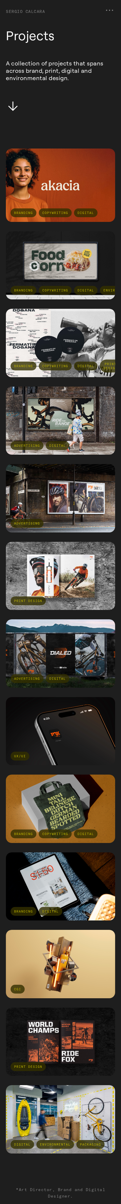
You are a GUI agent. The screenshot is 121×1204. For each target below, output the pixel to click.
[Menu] (109, 10)
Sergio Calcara (25, 11)
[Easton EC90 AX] (60, 421)
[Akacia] (60, 185)
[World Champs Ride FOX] (60, 1042)
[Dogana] (60, 343)
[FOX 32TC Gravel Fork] (60, 498)
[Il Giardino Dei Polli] (60, 809)
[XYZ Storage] (60, 1119)
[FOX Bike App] (60, 731)
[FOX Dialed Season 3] (60, 653)
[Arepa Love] (60, 265)
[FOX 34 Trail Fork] (60, 576)
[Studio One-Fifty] (60, 886)
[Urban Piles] (60, 964)
